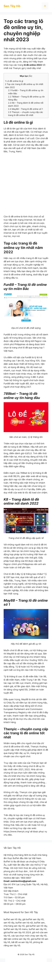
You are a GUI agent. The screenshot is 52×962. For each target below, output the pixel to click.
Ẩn (30, 76)
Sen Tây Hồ (12, 6)
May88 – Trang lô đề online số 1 (25, 109)
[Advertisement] (26, 186)
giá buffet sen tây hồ (33, 919)
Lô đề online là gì (14, 81)
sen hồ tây (9, 922)
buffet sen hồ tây (12, 919)
